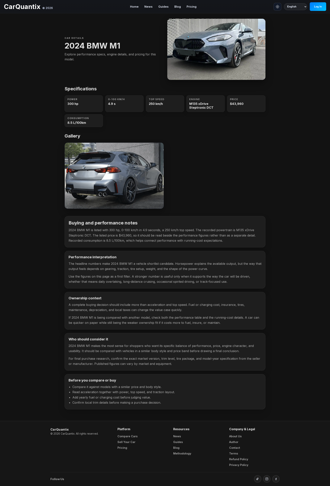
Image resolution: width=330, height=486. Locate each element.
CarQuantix (22, 6)
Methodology (182, 453)
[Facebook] (276, 479)
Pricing (192, 6)
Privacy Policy (238, 465)
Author (233, 442)
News (148, 6)
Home (134, 6)
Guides (163, 6)
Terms (233, 453)
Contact (234, 447)
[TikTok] (257, 479)
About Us (235, 436)
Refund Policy (238, 459)
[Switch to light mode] (277, 7)
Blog (177, 6)
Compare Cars (127, 436)
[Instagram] (266, 479)
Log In (318, 6)
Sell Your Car (126, 442)
